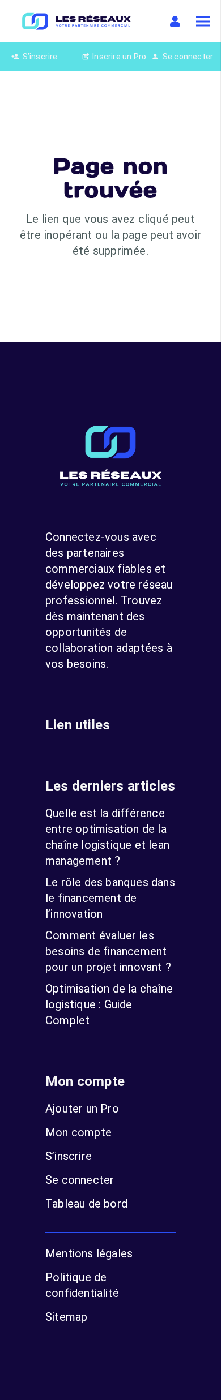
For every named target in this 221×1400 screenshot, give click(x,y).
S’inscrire (68, 1156)
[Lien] (177, 21)
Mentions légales (89, 1253)
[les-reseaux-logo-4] (76, 21)
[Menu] (203, 21)
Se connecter (79, 1180)
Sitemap (66, 1317)
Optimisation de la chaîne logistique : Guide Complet (109, 1004)
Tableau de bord (86, 1203)
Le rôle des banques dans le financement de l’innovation (110, 898)
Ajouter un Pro (82, 1108)
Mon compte (78, 1132)
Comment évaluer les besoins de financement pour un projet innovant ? (108, 951)
